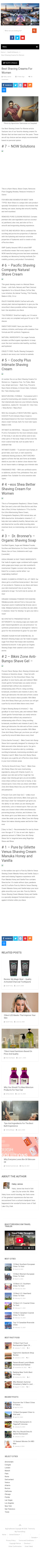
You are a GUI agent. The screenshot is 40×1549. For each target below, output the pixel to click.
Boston (7, 1488)
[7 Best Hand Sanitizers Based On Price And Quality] (20, 1038)
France (34, 1534)
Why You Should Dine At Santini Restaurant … (22, 1433)
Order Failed (29, 1546)
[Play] (7, 1248)
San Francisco (10, 1509)
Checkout (27, 1543)
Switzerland (9, 1479)
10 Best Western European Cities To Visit (23, 1275)
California (8, 1491)
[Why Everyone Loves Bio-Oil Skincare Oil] (20, 1146)
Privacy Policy (11, 1540)
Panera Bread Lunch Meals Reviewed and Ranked (23, 1363)
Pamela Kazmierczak (11, 1166)
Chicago (8, 1494)
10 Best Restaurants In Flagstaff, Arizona (22, 1423)
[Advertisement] (20, 170)
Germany (24, 1537)
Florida (7, 1497)
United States (14, 1534)
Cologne (8, 1465)
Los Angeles (9, 1503)
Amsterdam (9, 1462)
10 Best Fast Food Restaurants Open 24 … (22, 1344)
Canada (34, 1537)
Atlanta (7, 1485)
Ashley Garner (9, 1094)
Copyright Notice (15, 1543)
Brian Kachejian (10, 1058)
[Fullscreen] (32, 1248)
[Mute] (29, 1248)
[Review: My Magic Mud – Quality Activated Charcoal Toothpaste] (20, 966)
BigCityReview (10, 1529)
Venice (7, 1482)
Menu (4, 47)
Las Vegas (8, 1500)
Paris (6, 1474)
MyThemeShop (20, 1532)
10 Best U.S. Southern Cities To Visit (22, 1285)
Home (4, 1534)
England (25, 1534)
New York (8, 1506)
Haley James (7, 76)
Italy (4, 1537)
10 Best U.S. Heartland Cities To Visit (22, 1294)
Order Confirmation (15, 1546)
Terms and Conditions (26, 1540)
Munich (7, 1471)
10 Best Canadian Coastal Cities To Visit (23, 1314)
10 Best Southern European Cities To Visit (24, 1265)
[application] (20, 1240)
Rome (7, 1477)
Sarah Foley (9, 986)
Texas (7, 1512)
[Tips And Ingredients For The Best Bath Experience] (20, 1110)
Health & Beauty (11, 63)
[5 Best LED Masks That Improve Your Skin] (20, 1002)
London (7, 1468)
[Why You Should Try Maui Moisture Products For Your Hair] (20, 1074)
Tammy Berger (9, 1130)
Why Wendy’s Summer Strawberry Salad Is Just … (23, 1383)
